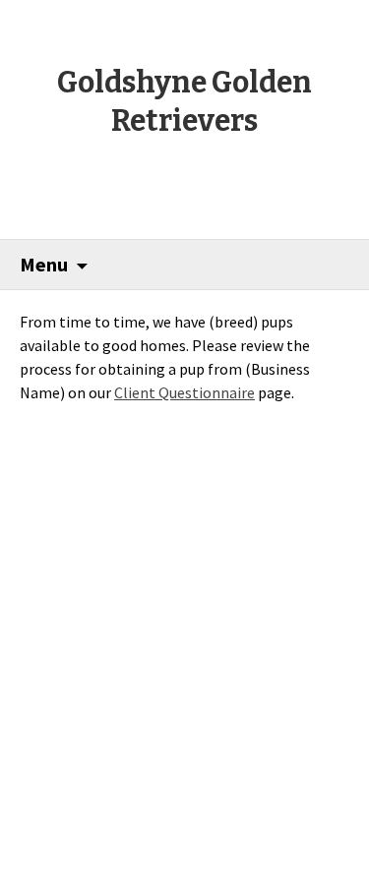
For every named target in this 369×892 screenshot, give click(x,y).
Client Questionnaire (184, 392)
